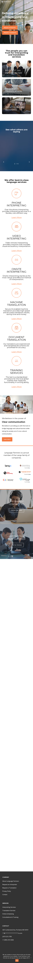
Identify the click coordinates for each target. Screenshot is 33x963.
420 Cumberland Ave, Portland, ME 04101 (15, 930)
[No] (31, 958)
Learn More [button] (17, 217)
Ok (17, 960)
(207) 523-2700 (7, 936)
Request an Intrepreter (9, 884)
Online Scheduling (8, 914)
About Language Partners (10, 881)
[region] (16, 149)
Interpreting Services (9, 907)
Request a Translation (9, 888)
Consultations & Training (10, 917)
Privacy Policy (6, 891)
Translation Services (8, 910)
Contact (4, 894)
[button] (30, 2)
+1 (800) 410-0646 (8, 940)
